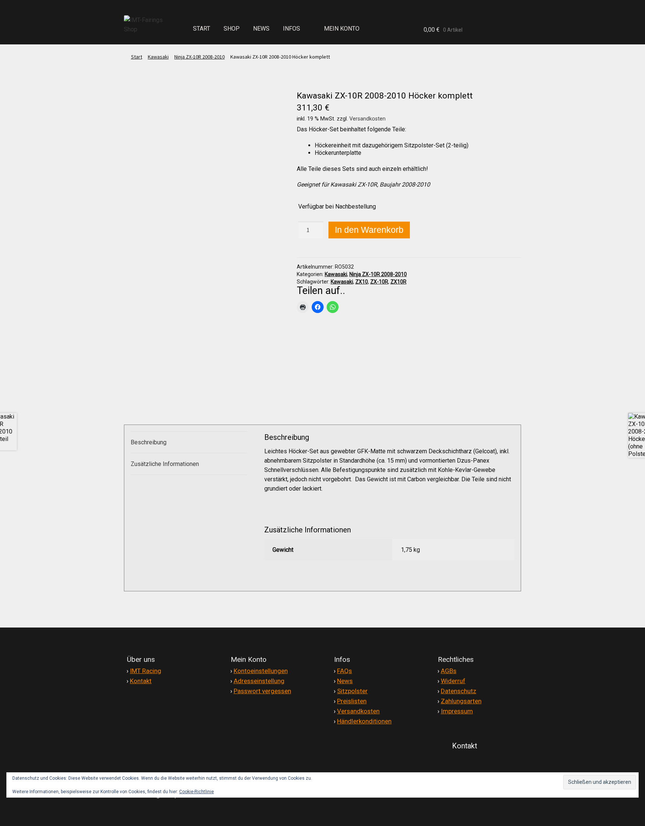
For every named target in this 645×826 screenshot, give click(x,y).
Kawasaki (158, 56)
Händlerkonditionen (364, 721)
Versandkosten (367, 119)
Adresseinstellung (259, 681)
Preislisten (352, 701)
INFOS (291, 28)
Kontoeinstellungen (261, 671)
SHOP (232, 28)
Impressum (457, 711)
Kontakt (141, 681)
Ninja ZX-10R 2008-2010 (199, 56)
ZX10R (398, 282)
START (201, 28)
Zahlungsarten (461, 701)
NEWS (261, 28)
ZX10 (361, 282)
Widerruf (453, 681)
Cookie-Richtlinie (196, 791)
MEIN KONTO (341, 28)
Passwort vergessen (262, 691)
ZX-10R (379, 282)
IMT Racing (145, 671)
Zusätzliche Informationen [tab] (165, 463)
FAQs (344, 671)
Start (136, 56)
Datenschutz (458, 691)
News (345, 681)
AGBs (449, 671)
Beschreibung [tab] (148, 442)
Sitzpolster (352, 691)
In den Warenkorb (369, 230)
